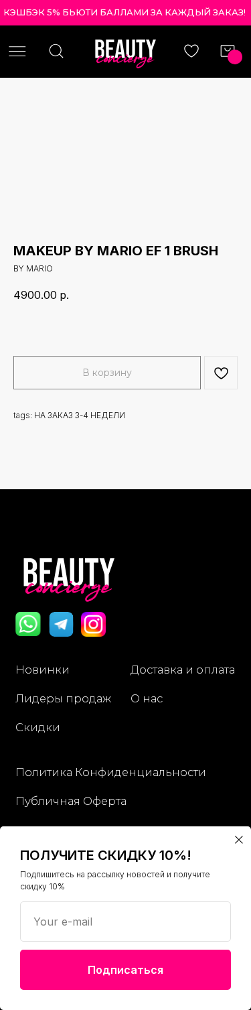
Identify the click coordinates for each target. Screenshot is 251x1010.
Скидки (37, 727)
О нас (147, 698)
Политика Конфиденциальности (110, 772)
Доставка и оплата (183, 669)
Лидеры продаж (63, 698)
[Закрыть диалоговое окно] (239, 840)
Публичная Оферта (71, 801)
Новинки (42, 669)
